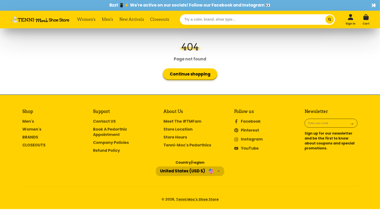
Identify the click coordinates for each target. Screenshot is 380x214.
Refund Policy (106, 150)
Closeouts (159, 19)
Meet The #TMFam (182, 121)
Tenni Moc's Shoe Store (197, 199)
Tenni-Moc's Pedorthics (187, 145)
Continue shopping (190, 74)
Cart (366, 19)
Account (350, 19)
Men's (107, 19)
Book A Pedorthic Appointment (110, 132)
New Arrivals (131, 19)
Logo (40, 19)
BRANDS (30, 137)
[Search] (329, 19)
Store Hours (175, 137)
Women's (86, 19)
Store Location (178, 129)
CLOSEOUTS (34, 145)
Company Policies (111, 142)
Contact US (104, 121)
